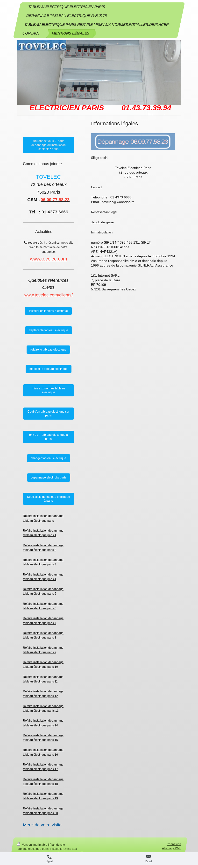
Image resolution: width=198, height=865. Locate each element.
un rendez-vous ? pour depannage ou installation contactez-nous (48, 144)
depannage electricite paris (48, 477)
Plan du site (57, 844)
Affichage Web (171, 848)
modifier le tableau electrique (48, 369)
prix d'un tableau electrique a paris (48, 436)
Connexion (174, 844)
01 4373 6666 (121, 197)
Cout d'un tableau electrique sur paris (48, 413)
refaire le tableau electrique (48, 349)
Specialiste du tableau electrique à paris (48, 498)
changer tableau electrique (48, 458)
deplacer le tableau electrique (48, 330)
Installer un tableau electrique (48, 311)
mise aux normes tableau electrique (48, 390)
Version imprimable (34, 844)
